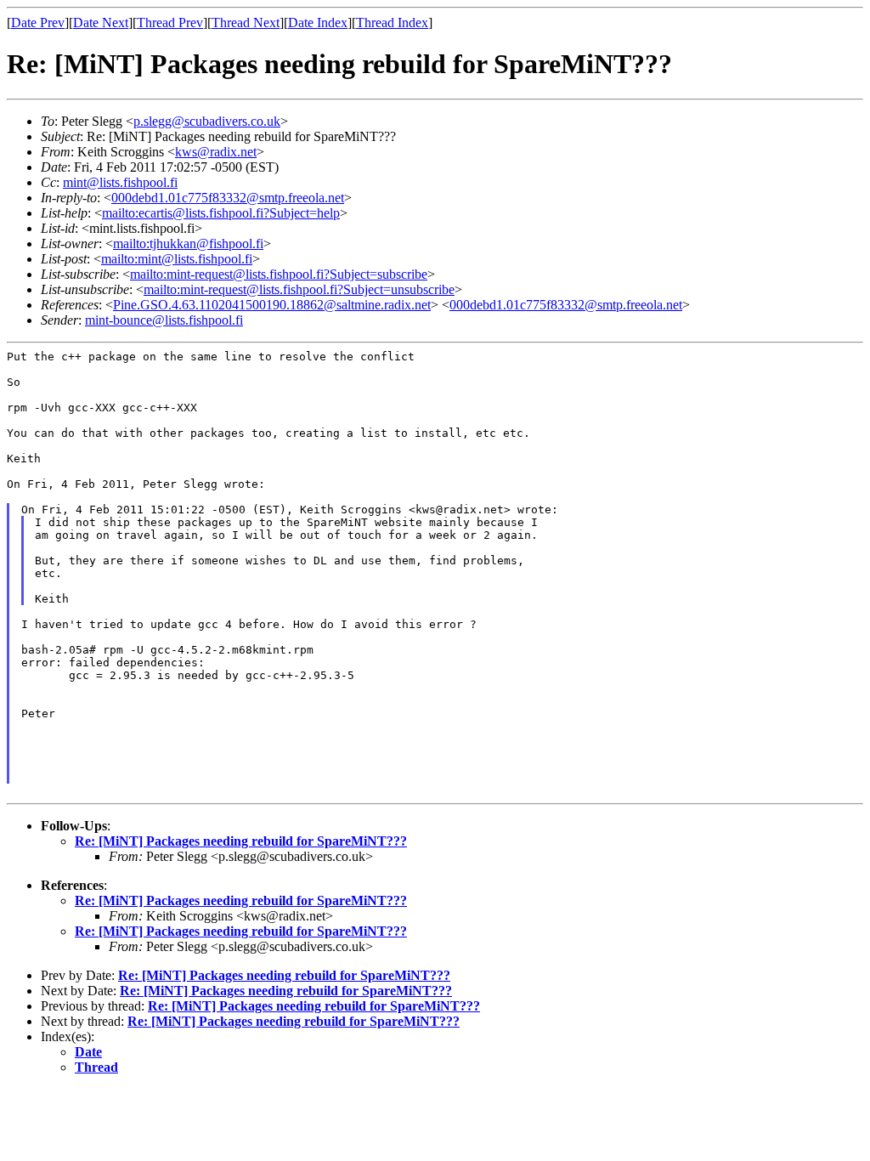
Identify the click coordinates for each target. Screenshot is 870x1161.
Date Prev (38, 22)
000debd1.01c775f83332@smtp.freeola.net (227, 197)
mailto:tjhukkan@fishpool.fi (188, 243)
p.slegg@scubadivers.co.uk (206, 121)
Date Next (100, 22)
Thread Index (392, 22)
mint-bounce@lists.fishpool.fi (164, 320)
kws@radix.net (216, 151)
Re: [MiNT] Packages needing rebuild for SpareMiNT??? (241, 841)
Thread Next (246, 22)
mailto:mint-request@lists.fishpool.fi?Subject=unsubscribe (299, 289)
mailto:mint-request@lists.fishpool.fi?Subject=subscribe (278, 274)
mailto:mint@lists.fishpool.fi (176, 259)
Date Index (317, 22)
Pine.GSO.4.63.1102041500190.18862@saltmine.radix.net (272, 304)
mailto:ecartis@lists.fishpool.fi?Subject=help (221, 213)
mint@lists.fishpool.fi (120, 182)
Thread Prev (170, 22)
